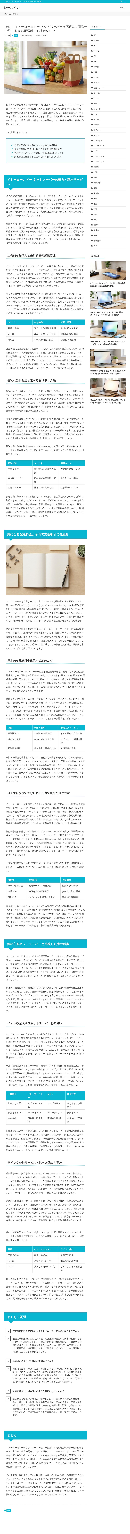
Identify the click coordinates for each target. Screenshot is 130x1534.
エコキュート (99, 88)
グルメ (96, 98)
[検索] (124, 1)
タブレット (98, 140)
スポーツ (97, 119)
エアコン (97, 82)
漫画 (95, 198)
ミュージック (99, 161)
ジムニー (97, 114)
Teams (96, 51)
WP (95, 61)
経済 (95, 214)
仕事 (95, 172)
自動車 (96, 224)
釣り (95, 246)
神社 (95, 209)
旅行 (95, 188)
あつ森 (96, 66)
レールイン (12, 7)
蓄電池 (96, 230)
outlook (96, 40)
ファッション (99, 156)
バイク (96, 151)
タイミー (97, 130)
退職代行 (97, 240)
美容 (95, 219)
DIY (95, 35)
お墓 (95, 72)
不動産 (96, 167)
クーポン (97, 93)
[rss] (121, 1)
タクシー (97, 135)
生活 (95, 203)
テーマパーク (99, 145)
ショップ (97, 109)
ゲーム (96, 103)
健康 (95, 177)
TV (95, 56)
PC (95, 45)
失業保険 (97, 182)
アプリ (96, 77)
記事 (15, 35)
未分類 (96, 193)
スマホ (96, 124)
